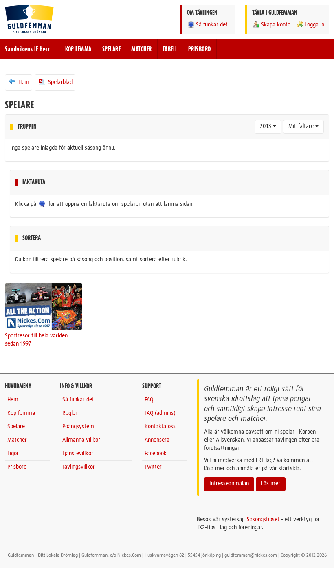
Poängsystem (78, 426)
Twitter (153, 467)
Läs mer (270, 484)
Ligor (13, 453)
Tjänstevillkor (77, 453)
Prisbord (16, 467)
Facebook (156, 453)
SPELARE (111, 49)
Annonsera (157, 440)
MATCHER (141, 49)
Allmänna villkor (81, 440)
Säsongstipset (263, 519)
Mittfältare (301, 126)
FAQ (149, 400)
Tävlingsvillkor (78, 467)
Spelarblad (59, 82)
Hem (23, 82)
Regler (69, 413)
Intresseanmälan (229, 484)
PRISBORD (199, 49)
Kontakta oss (160, 426)
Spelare (16, 426)
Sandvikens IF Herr (27, 49)
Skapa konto (275, 25)
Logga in (314, 25)
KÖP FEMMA (78, 49)
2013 (266, 126)
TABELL (170, 49)
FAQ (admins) (160, 413)
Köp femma (21, 413)
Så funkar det (212, 25)
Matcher (17, 440)
